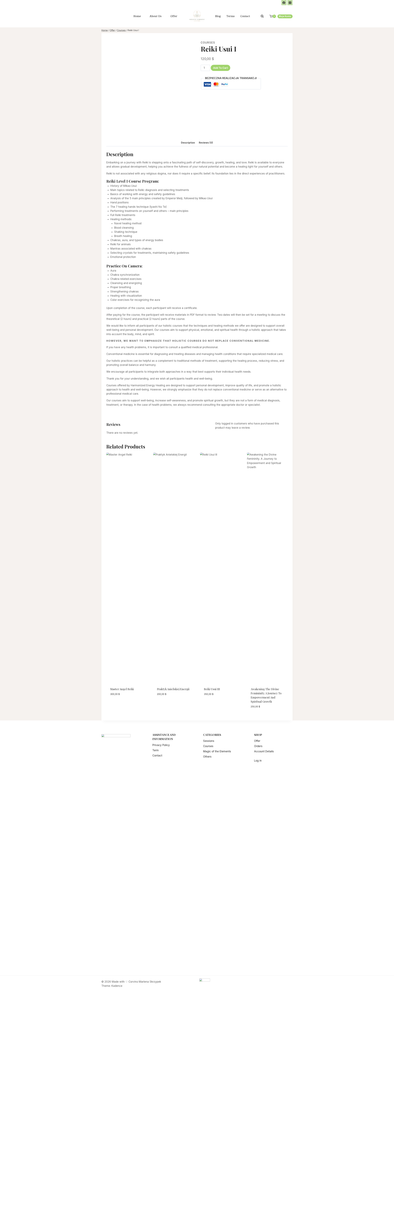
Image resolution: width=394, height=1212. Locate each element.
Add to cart (220, 67)
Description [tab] (188, 142)
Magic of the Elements (217, 751)
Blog (218, 16)
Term (155, 750)
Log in (258, 760)
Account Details (264, 751)
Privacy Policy (161, 745)
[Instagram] (290, 2)
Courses (208, 42)
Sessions (208, 740)
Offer (173, 16)
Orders (258, 746)
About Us (156, 16)
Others (207, 756)
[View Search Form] (262, 16)
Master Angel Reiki (122, 689)
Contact (245, 16)
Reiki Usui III (212, 689)
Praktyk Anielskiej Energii (173, 689)
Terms (230, 16)
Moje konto (285, 16)
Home (137, 16)
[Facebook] (284, 2)
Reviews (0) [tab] (206, 142)
